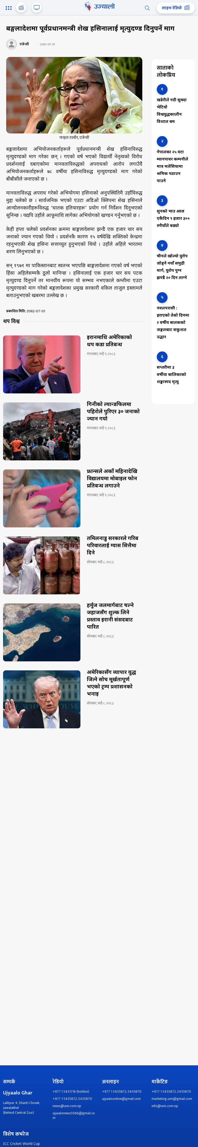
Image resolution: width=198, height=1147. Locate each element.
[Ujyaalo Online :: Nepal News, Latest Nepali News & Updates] (99, 6)
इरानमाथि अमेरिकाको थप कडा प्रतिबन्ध (109, 341)
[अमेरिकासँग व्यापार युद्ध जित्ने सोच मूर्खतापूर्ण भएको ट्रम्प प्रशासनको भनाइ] (41, 699)
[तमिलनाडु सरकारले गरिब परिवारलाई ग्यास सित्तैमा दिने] (41, 565)
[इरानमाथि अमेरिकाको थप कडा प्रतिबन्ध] (41, 364)
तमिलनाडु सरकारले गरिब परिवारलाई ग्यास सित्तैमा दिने (112, 545)
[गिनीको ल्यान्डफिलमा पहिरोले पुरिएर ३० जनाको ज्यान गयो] (41, 431)
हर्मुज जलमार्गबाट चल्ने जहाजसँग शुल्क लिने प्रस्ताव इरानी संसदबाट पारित (110, 616)
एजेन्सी (24, 44)
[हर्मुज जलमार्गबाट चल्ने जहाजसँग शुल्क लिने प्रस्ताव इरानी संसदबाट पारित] (41, 632)
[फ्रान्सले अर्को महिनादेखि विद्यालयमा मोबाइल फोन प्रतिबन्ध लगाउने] (41, 498)
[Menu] (9, 8)
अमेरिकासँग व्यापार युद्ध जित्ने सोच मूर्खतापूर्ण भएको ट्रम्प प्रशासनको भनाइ (111, 683)
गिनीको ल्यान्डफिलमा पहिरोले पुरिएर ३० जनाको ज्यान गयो (113, 412)
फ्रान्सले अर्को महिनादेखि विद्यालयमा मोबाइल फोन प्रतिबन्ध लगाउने (112, 479)
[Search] (147, 8)
